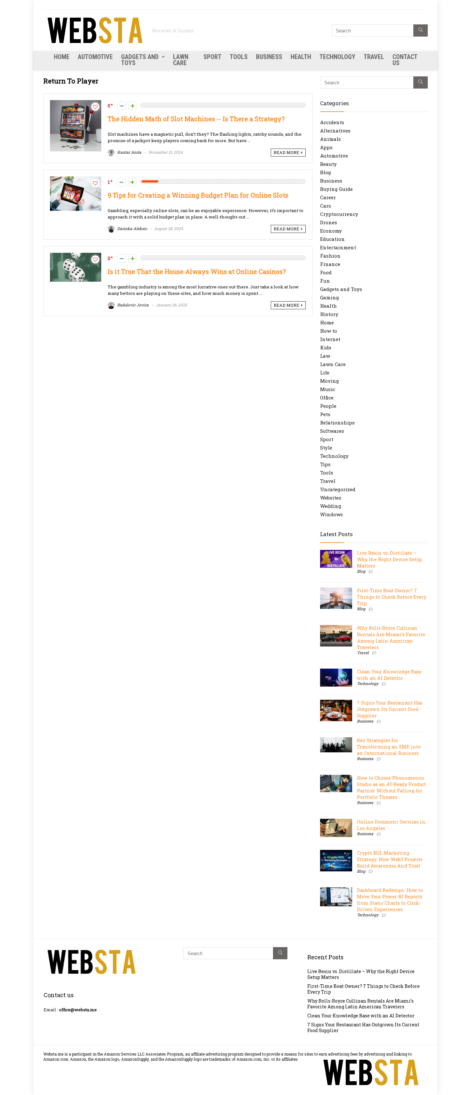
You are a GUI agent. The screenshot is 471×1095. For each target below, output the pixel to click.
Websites (330, 497)
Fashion (330, 255)
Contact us (404, 60)
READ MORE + (288, 152)
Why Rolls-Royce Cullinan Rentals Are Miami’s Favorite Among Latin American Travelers (391, 637)
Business (269, 57)
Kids (325, 347)
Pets (325, 414)
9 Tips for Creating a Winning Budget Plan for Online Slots (198, 195)
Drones (328, 222)
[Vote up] (132, 105)
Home (62, 57)
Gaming (329, 297)
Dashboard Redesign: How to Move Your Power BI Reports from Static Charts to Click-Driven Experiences (390, 899)
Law (325, 356)
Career (328, 197)
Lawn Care (180, 60)
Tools (239, 57)
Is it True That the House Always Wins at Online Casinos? (196, 272)
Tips (325, 464)
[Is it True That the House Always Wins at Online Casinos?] (75, 256)
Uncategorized (337, 489)
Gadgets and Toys (140, 60)
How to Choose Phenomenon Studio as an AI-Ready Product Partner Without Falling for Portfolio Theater (391, 787)
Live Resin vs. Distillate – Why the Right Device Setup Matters (389, 559)
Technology (337, 57)
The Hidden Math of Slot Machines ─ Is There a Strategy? (196, 119)
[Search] (420, 30)
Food (326, 272)
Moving (329, 381)
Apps (326, 147)
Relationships (337, 422)
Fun (325, 281)
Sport (212, 57)
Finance (330, 264)
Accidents (332, 122)
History (329, 314)
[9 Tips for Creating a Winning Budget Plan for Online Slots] (75, 179)
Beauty (328, 164)
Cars (325, 205)
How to (328, 331)
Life (324, 372)
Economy (331, 230)
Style (326, 447)
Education (332, 239)
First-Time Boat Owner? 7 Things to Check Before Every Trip (391, 596)
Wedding (330, 506)
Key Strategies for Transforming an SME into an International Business (389, 746)
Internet (330, 339)
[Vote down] (121, 105)
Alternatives (335, 130)
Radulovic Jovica (132, 304)
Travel (374, 57)
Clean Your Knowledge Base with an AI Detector (389, 675)
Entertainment (338, 247)
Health (301, 57)
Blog (325, 172)
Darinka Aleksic (131, 228)
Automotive (95, 57)
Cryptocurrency (339, 214)
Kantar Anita (128, 152)
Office (327, 397)
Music (327, 389)
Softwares (332, 431)
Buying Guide (336, 189)
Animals (330, 139)
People (328, 406)
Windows (331, 514)
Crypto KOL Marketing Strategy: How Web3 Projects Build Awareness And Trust (390, 859)
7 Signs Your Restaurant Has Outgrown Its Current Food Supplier (390, 709)
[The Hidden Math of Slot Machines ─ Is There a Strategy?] (75, 103)
